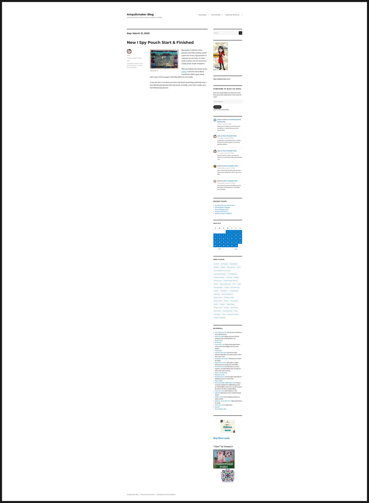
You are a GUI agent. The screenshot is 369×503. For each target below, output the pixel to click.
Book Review (231, 267)
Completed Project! (133, 63)
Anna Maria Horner (221, 332)
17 (236, 238)
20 (219, 242)
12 (215, 238)
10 (236, 235)
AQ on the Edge (219, 336)
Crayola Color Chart (221, 352)
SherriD (217, 407)
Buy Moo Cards (221, 438)
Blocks (223, 267)
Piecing (226, 301)
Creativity (229, 277)
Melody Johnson (220, 377)
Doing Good (218, 280)
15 (227, 238)
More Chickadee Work (229, 136)
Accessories (233, 264)
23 (232, 242)
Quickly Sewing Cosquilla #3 (223, 213)
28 (223, 245)
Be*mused (218, 342)
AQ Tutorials (216, 15)
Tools (235, 311)
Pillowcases (234, 301)
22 (228, 242)
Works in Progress (219, 317)
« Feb (219, 249)
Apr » (236, 249)
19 (215, 242)
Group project (218, 287)
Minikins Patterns (132, 65)
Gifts (239, 284)
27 (219, 245)
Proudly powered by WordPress (166, 494)
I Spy (141, 63)
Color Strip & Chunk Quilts (222, 270)
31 (236, 245)
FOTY (234, 284)
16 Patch (216, 264)
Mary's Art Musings (221, 373)
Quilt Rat (217, 393)
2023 (128, 60)
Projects (226, 307)
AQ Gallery (203, 15)
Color (238, 267)
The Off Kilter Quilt (220, 409)
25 (240, 242)
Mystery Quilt (218, 297)
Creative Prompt (219, 277)
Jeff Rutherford (219, 367)
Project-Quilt (218, 307)
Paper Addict (219, 381)
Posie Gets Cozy (219, 391)
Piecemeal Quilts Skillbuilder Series (225, 383)
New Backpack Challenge (222, 207)
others (183, 72)
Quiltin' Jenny (219, 397)
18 (240, 238)
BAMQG (216, 267)
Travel (224, 314)
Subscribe (217, 107)
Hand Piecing (235, 287)
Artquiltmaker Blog (140, 14)
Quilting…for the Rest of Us (223, 401)
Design (236, 277)
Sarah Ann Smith (220, 405)
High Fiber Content (221, 362)
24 (236, 242)
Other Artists (218, 301)
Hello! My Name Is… (232, 15)
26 (215, 245)
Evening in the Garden (222, 358)
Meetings (217, 294)
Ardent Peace (219, 340)
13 (219, 238)
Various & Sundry (233, 314)
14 (223, 238)
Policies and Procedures (147, 494)
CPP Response (232, 274)
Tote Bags (217, 314)
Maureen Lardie (219, 375)
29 (228, 245)
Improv (216, 290)
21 (223, 242)
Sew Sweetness (131, 67)
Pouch (140, 65)
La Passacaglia (233, 290)
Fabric (216, 284)
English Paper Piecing (230, 280)
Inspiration (223, 290)
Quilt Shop (234, 307)
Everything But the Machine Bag (225, 205)
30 (232, 245)
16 (232, 238)
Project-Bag (230, 304)
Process (222, 304)
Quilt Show (217, 311)
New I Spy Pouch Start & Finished (160, 42)
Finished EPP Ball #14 (221, 211)
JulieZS (219, 166)
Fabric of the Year (225, 284)
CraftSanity (218, 350)
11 (240, 235)
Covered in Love (219, 344)
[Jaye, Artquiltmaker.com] (227, 56)
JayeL (128, 55)
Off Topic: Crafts (229, 297)
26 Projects (224, 264)
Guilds (227, 287)
